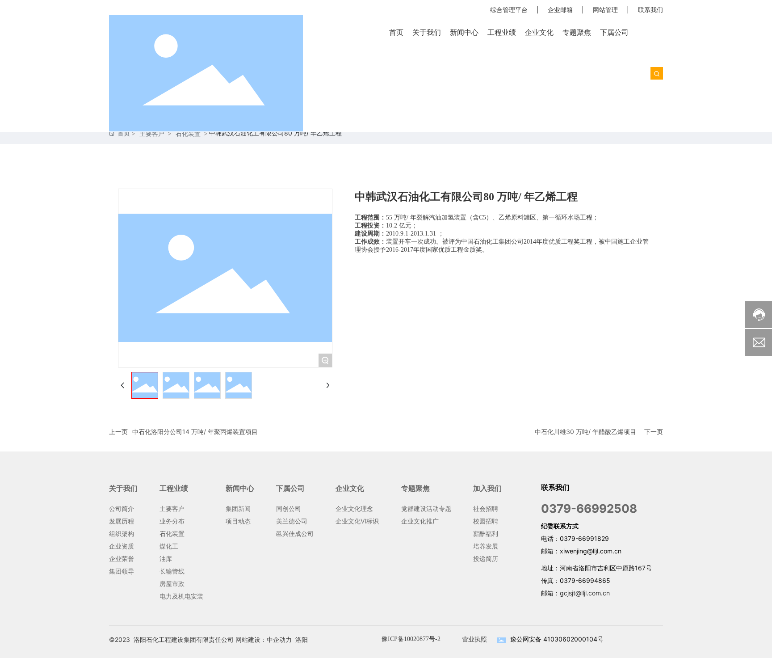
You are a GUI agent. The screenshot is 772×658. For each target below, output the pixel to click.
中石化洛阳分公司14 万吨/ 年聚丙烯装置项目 (195, 431)
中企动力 (279, 639)
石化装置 (188, 133)
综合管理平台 (509, 9)
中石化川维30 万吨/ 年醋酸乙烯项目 (585, 431)
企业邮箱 (560, 9)
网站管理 (605, 9)
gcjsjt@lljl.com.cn (585, 593)
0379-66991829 (584, 538)
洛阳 (301, 639)
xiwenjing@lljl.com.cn (590, 551)
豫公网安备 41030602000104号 (557, 639)
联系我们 (650, 9)
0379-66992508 (589, 508)
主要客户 (151, 133)
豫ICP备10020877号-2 (411, 639)
